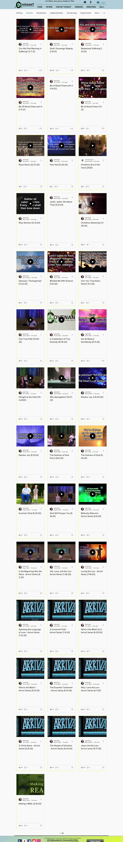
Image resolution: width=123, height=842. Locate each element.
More (97, 13)
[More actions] (42, 44)
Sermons (29, 13)
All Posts (19, 13)
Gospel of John (85, 13)
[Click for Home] (85, 2)
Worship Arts (41, 13)
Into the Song (72, 13)
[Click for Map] (90, 2)
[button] (104, 13)
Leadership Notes (56, 13)
